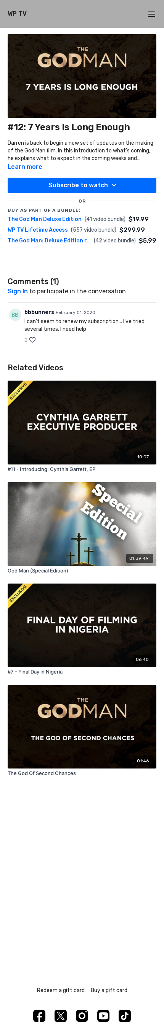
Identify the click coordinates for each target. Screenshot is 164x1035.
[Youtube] (103, 1016)
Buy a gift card (109, 990)
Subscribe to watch (78, 185)
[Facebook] (39, 1016)
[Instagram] (82, 1016)
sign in (18, 291)
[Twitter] (61, 1016)
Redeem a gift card (61, 990)
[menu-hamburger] (151, 14)
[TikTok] (125, 1016)
